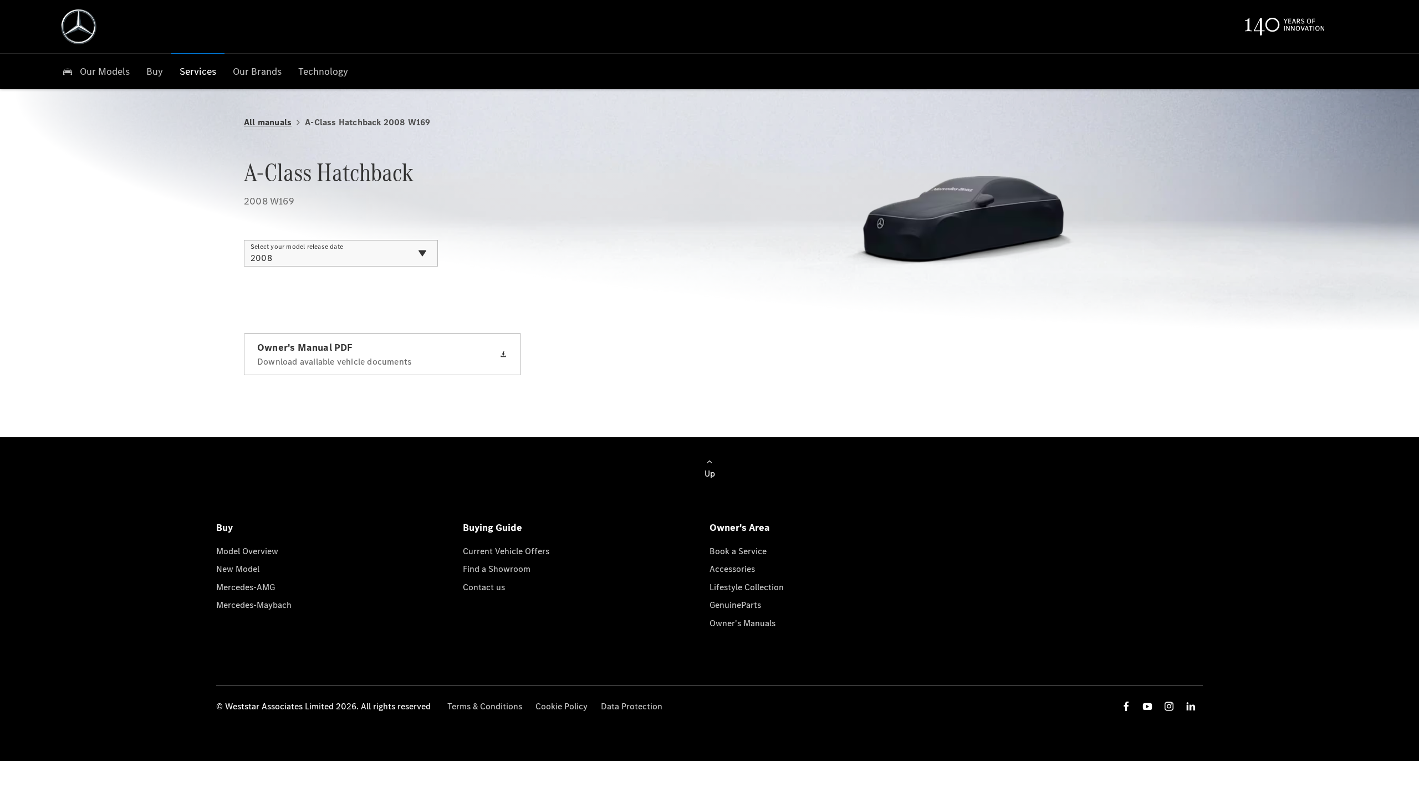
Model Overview (247, 551)
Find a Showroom (496, 569)
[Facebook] (1126, 706)
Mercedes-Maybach (254, 605)
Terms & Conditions (484, 706)
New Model (237, 569)
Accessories (732, 569)
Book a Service (738, 551)
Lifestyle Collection (747, 587)
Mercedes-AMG (245, 587)
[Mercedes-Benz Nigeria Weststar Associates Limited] (78, 26)
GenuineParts (735, 605)
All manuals (268, 122)
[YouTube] (1147, 706)
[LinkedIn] (1190, 706)
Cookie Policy (561, 706)
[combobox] (341, 253)
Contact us (484, 587)
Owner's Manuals (742, 623)
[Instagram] (1169, 706)
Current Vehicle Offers (506, 551)
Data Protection (631, 706)
